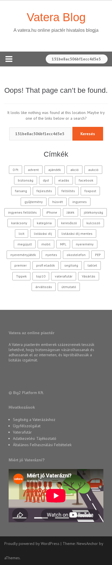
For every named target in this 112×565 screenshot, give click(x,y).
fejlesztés (44, 191)
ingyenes (79, 202)
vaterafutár (63, 276)
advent (33, 170)
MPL (63, 244)
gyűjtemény (33, 202)
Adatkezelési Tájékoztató (34, 438)
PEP (98, 255)
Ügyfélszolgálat (26, 425)
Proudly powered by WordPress (31, 543)
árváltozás (43, 287)
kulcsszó (93, 223)
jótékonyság (93, 212)
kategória (44, 223)
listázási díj (43, 233)
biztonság (25, 180)
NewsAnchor (87, 543)
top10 (40, 276)
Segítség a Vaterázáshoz (34, 419)
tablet (92, 265)
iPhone (51, 212)
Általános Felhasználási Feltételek (42, 444)
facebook (86, 180)
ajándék (54, 170)
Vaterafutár (22, 432)
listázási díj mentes (76, 233)
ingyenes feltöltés (22, 212)
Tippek (21, 276)
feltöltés (68, 191)
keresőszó (69, 223)
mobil (46, 244)
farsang (21, 191)
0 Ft (15, 170)
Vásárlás (88, 276)
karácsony (19, 223)
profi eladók (45, 265)
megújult (25, 244)
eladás (63, 180)
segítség (71, 265)
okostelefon (76, 255)
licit (21, 233)
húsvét (57, 202)
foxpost (90, 191)
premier (20, 265)
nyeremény (85, 244)
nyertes (51, 255)
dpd (46, 180)
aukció (93, 170)
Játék (70, 212)
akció (74, 170)
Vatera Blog (56, 17)
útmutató (68, 287)
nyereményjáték (23, 255)
